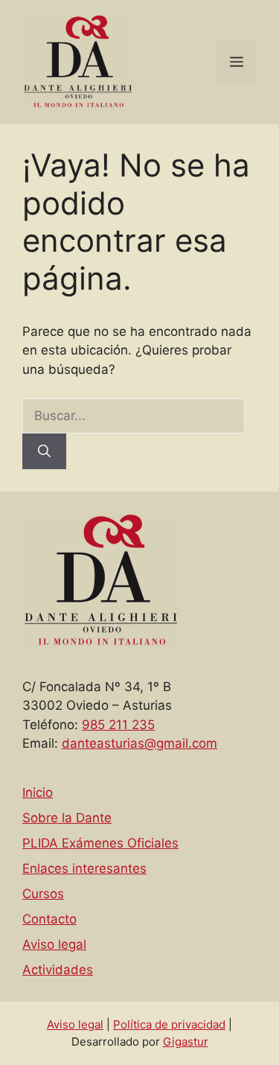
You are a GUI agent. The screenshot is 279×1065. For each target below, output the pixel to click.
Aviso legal (54, 944)
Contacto (49, 919)
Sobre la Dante (67, 817)
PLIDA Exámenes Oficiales (100, 843)
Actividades (57, 969)
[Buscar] (44, 451)
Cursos (43, 893)
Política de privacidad (169, 1024)
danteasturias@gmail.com (139, 743)
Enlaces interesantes (84, 868)
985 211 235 (118, 724)
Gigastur (185, 1041)
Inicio (37, 792)
